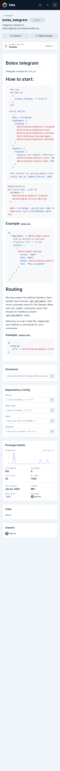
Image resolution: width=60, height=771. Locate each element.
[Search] (47, 5)
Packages (8, 15)
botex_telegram (15, 20)
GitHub (8, 515)
